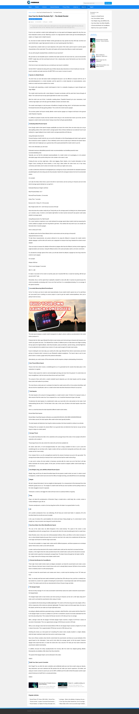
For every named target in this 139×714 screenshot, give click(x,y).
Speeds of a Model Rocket (97, 16)
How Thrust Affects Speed (97, 18)
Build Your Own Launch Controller (99, 27)
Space (30, 7)
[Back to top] (137, 641)
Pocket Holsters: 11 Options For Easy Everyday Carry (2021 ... (43, 703)
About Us (84, 7)
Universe (44, 7)
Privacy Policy (66, 7)
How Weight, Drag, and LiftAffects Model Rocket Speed (104, 20)
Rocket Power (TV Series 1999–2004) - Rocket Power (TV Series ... (43, 699)
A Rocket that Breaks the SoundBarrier (100, 25)
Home (30, 12)
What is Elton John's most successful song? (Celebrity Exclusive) (72, 703)
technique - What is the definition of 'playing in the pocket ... (72, 699)
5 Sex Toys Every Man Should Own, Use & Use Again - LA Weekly (72, 701)
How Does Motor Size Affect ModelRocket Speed (103, 23)
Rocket (37, 7)
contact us (75, 7)
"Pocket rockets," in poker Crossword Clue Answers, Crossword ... (43, 701)
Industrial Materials (54, 7)
